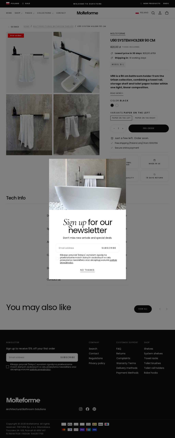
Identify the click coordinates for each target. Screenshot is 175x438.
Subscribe (109, 248)
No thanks (87, 269)
